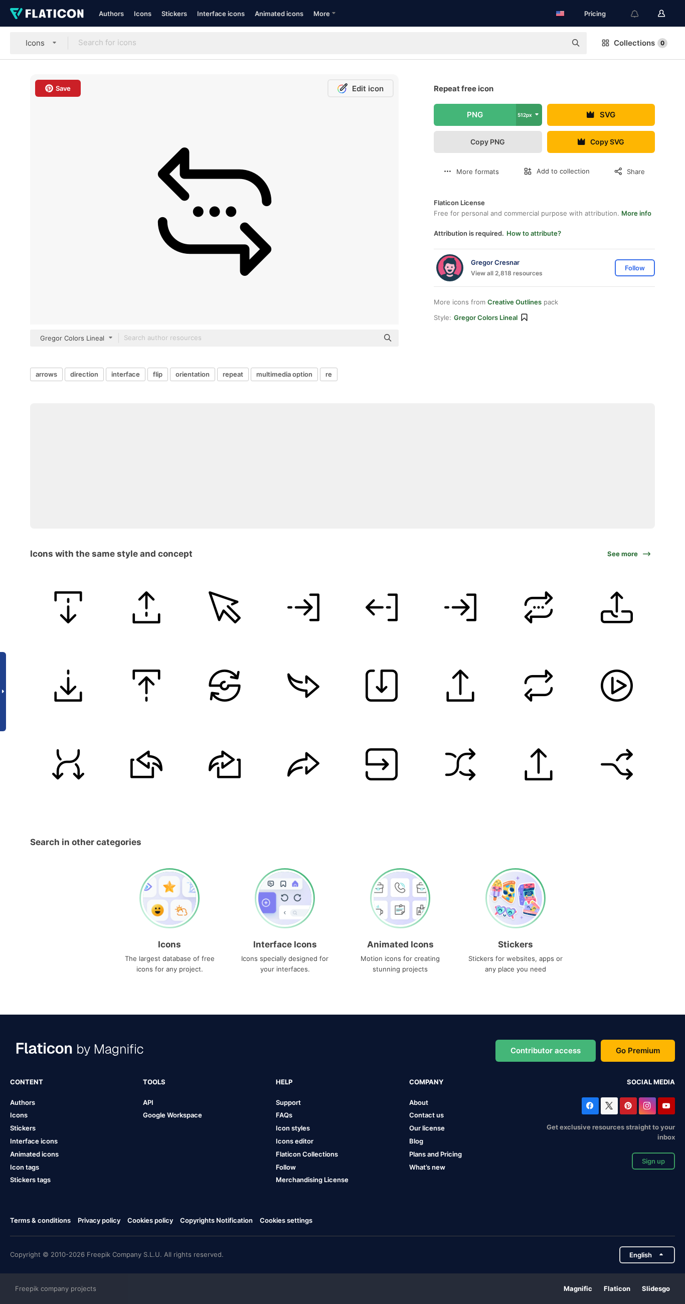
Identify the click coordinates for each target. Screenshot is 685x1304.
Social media (651, 1082)
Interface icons (221, 14)
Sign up (653, 1161)
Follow (286, 1167)
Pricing (595, 14)
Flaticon (617, 1288)
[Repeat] (538, 607)
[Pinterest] (628, 1105)
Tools (154, 1082)
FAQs (284, 1115)
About (418, 1102)
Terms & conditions (40, 1220)
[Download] (68, 607)
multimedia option (284, 374)
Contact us (426, 1115)
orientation (193, 374)
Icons (142, 14)
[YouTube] (666, 1105)
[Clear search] (554, 43)
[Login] (460, 607)
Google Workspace (172, 1115)
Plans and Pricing (435, 1154)
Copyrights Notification (216, 1220)
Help (284, 1082)
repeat (233, 374)
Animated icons (279, 14)
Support (288, 1102)
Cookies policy (150, 1220)
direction (84, 374)
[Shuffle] (68, 764)
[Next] (303, 685)
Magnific (578, 1288)
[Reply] (146, 764)
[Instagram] (647, 1105)
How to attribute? (533, 233)
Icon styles (293, 1128)
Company (426, 1082)
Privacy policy (99, 1220)
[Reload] (225, 685)
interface (125, 374)
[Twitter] (609, 1105)
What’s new (427, 1167)
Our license (427, 1128)
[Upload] (146, 607)
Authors (111, 14)
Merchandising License (312, 1180)
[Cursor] (225, 607)
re (328, 374)
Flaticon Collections (307, 1154)
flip (157, 374)
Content (26, 1082)
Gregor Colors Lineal (486, 317)
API (148, 1102)
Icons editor (294, 1141)
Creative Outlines (514, 302)
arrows (46, 374)
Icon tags (24, 1167)
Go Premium (638, 1050)
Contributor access (545, 1050)
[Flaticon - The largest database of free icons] (47, 13)
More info (636, 213)
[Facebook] (590, 1105)
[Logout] (303, 607)
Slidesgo (656, 1288)
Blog (416, 1141)
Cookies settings (286, 1220)
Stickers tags (30, 1180)
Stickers (174, 14)
